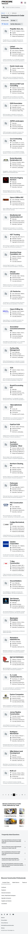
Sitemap (2, 928)
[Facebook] (4, 914)
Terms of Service (4, 922)
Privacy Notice (4, 920)
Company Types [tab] (6, 882)
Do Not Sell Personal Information (7, 925)
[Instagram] (10, 914)
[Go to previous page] (3, 795)
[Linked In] (1, 914)
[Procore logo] (7, 2)
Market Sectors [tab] (15, 882)
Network (5, 3)
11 (22, 794)
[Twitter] (7, 914)
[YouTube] (13, 914)
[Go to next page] (25, 795)
